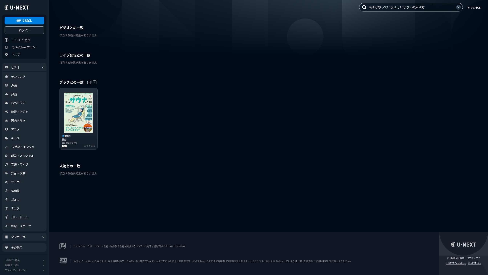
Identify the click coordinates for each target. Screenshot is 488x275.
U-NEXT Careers (455, 257)
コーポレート (473, 257)
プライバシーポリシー (16, 270)
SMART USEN (12, 265)
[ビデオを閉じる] (43, 67)
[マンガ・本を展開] (43, 237)
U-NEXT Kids (474, 263)
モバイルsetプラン (23, 47)
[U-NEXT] (17, 7)
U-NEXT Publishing (456, 263)
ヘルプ (15, 54)
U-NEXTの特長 (20, 40)
